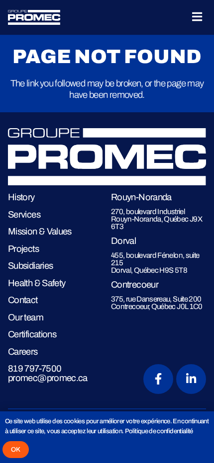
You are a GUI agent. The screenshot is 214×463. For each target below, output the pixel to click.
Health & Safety (36, 283)
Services (24, 214)
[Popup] (197, 17)
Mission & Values (40, 231)
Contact (23, 300)
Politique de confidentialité (159, 431)
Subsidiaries (30, 265)
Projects (23, 248)
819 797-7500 (34, 368)
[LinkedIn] (191, 379)
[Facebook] (158, 379)
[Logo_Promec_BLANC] (34, 17)
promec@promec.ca (48, 378)
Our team (25, 317)
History (21, 197)
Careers (23, 351)
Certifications (32, 334)
